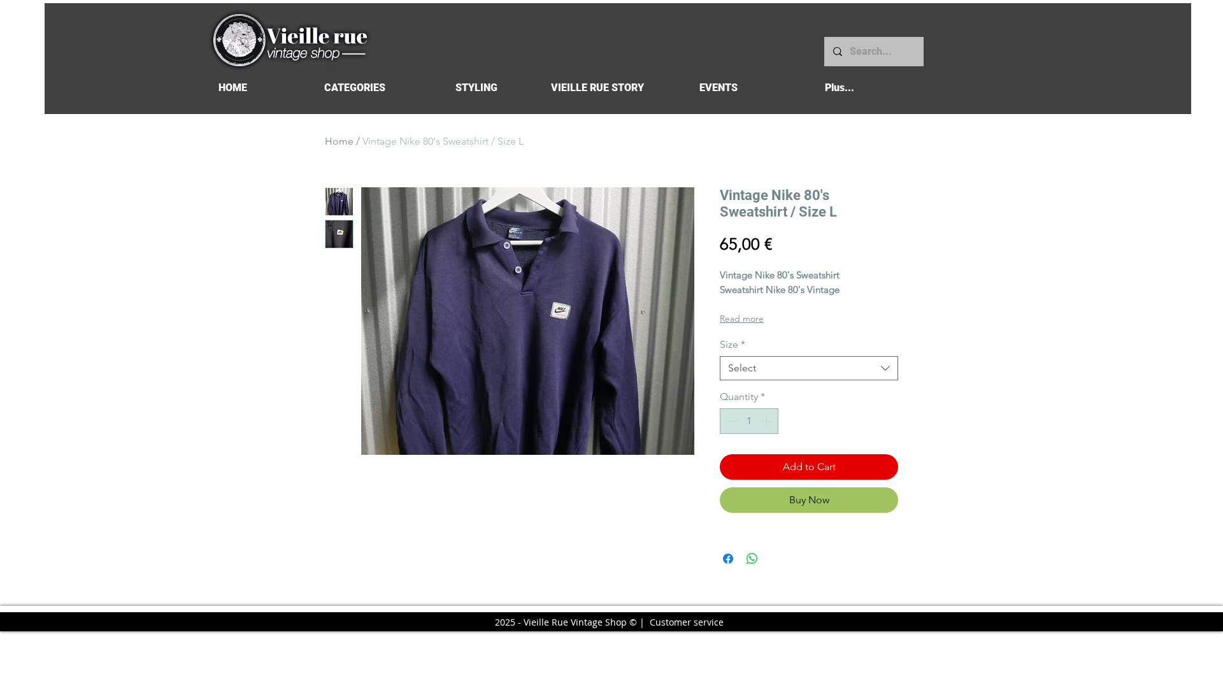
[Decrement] (731, 421)
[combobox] (809, 368)
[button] (354, 87)
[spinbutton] (749, 421)
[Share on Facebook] (728, 558)
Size (732, 344)
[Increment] (767, 421)
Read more (742, 318)
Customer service (687, 622)
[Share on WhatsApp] (752, 558)
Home (339, 141)
